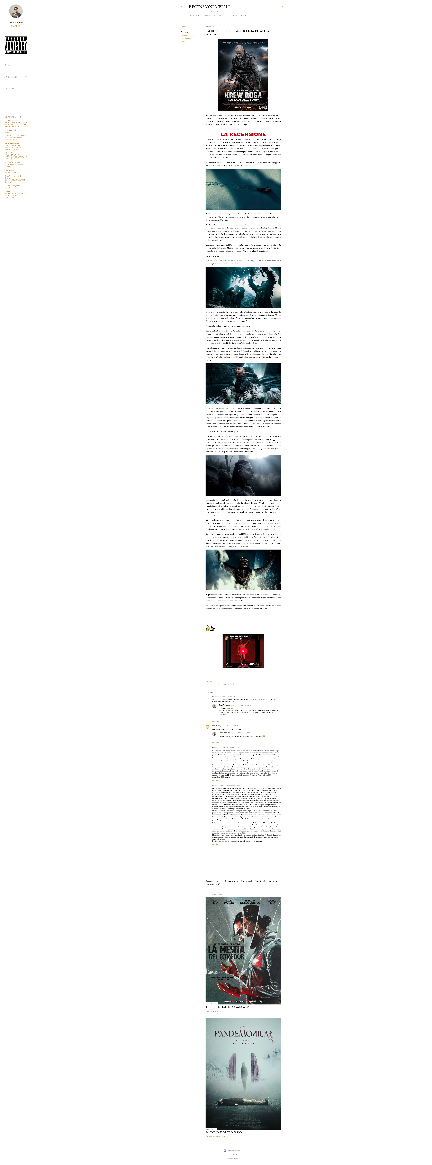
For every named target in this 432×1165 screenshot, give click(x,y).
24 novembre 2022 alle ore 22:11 (230, 696)
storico (183, 42)
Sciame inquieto (10, 191)
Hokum (7, 132)
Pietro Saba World (11, 143)
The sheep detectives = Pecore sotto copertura (13, 194)
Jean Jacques (224, 705)
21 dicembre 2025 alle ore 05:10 (230, 785)
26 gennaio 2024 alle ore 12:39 (240, 733)
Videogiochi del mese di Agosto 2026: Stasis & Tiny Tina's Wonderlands (14, 147)
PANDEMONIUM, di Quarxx (224, 1132)
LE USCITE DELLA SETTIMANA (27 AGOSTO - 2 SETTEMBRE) (15, 157)
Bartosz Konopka (187, 36)
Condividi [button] (184, 27)
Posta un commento (220, 1136)
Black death (238, 260)
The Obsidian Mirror (12, 163)
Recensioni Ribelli (209, 6)
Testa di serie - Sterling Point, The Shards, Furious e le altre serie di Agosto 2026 (15, 125)
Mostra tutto (10, 197)
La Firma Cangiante (12, 186)
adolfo (214, 726)
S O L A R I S (9, 153)
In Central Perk (10, 130)
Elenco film (206, 16)
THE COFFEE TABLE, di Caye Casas (227, 1007)
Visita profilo (16, 26)
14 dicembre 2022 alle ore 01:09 (241, 705)
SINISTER (8, 188)
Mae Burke (238, 1155)
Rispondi (215, 721)
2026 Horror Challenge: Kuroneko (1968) (13, 139)
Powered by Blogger (233, 1150)
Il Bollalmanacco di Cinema (15, 136)
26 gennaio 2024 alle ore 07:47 (228, 726)
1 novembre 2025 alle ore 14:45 (230, 747)
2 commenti (217, 1011)
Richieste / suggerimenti (235, 16)
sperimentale (186, 39)
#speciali (218, 16)
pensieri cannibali (11, 121)
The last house (10, 172)
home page (194, 16)
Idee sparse (9, 170)
